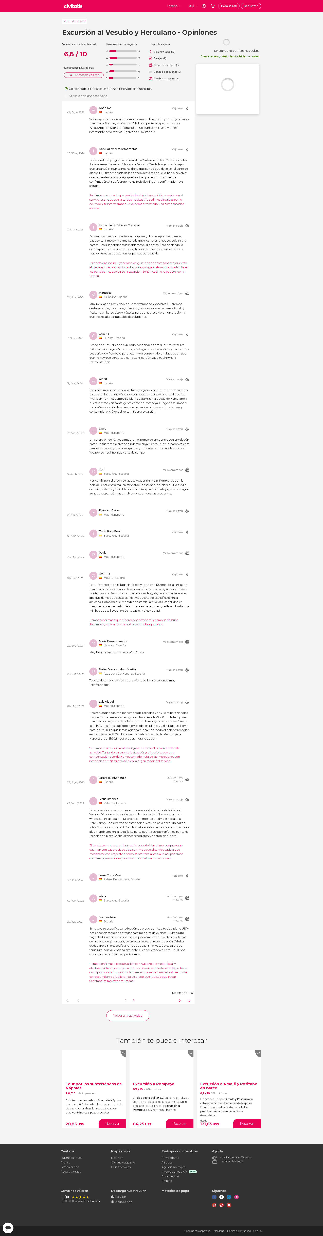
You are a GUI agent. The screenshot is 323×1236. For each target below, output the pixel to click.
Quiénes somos (71, 1157)
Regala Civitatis (71, 1171)
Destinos (117, 1157)
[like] (123, 1053)
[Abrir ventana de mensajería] (8, 1228)
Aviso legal (218, 1230)
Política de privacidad (239, 1230)
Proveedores (170, 1157)
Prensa (65, 1162)
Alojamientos (170, 1176)
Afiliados (167, 1162)
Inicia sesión (229, 6)
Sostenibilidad (70, 1167)
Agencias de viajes (173, 1167)
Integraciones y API (174, 1171)
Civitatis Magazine (123, 1162)
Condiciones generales (197, 1230)
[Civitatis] (73, 6)
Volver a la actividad (74, 21)
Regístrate (251, 6)
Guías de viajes (120, 1167)
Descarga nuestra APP (128, 1191)
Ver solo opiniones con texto (88, 96)
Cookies (257, 1230)
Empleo (167, 1180)
